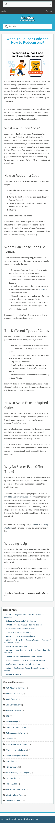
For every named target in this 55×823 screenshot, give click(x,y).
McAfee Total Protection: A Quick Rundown (23, 664)
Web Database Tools (14, 795)
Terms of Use (33, 819)
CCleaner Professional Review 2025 (19, 632)
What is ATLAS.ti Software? (16, 646)
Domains (9, 739)
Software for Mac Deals (16, 789)
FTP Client (10, 761)
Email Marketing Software (17, 744)
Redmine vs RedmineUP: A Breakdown (21, 621)
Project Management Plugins (18, 772)
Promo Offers (11, 778)
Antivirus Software (14, 693)
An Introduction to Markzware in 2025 (21, 636)
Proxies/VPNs (11, 784)
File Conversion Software (16, 750)
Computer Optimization (16, 727)
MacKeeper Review (13, 674)
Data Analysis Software (15, 733)
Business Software (13, 710)
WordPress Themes (14, 801)
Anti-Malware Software (15, 688)
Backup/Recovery (13, 705)
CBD (8, 716)
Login (3, 11)
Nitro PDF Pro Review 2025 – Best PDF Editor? (24, 625)
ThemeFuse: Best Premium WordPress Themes (24, 656)
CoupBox (8, 593)
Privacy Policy (21, 819)
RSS (47, 11)
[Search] (6, 26)
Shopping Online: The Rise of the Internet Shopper (26, 660)
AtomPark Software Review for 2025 (20, 629)
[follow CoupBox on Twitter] (51, 11)
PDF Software (12, 767)
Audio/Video (11, 699)
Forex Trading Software (16, 756)
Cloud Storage (12, 722)
